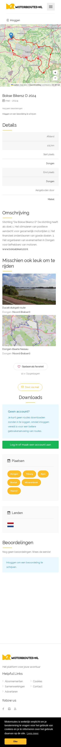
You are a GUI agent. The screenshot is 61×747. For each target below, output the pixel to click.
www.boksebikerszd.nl (15, 249)
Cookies (37, 681)
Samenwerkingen (15, 686)
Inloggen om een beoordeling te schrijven (19, 114)
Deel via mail (31, 387)
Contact (37, 686)
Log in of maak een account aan (30, 444)
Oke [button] (15, 741)
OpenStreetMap (35, 85)
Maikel (51, 199)
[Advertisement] (30, 611)
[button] (11, 35)
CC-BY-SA (56, 85)
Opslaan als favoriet (33, 366)
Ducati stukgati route (13, 307)
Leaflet (16, 85)
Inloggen (14, 20)
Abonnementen (14, 681)
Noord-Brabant (21, 312)
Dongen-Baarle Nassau (15, 349)
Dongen (50, 163)
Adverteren (11, 691)
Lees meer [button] (32, 733)
